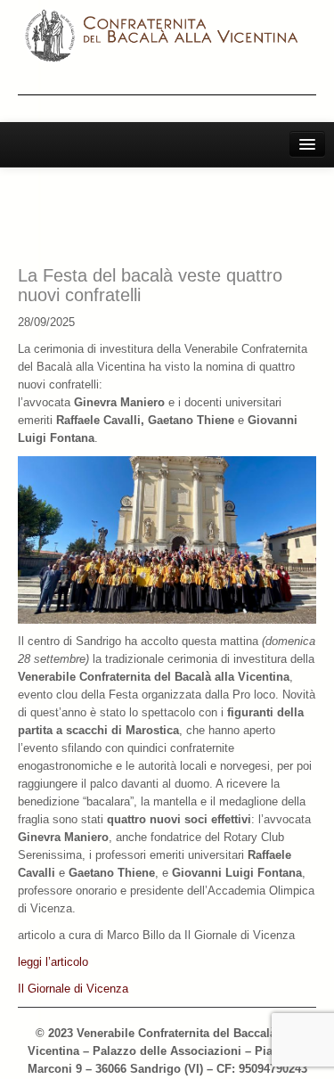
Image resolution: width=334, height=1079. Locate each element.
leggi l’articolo (53, 962)
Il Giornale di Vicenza (73, 988)
